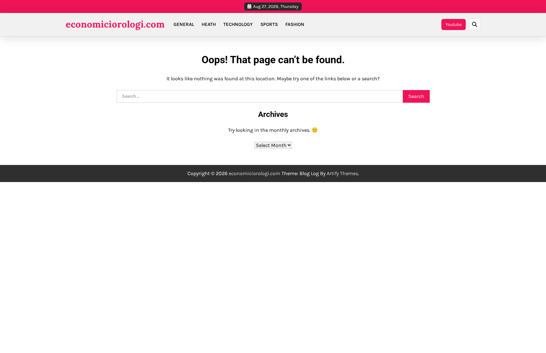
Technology (238, 24)
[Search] (474, 24)
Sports (269, 24)
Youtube (454, 24)
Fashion (294, 24)
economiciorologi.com (115, 24)
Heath (209, 24)
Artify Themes (342, 173)
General (183, 24)
